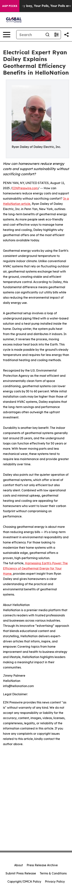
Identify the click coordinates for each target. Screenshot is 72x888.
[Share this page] (66, 34)
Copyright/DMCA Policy (24, 881)
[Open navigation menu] (6, 34)
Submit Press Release (21, 873)
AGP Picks (9, 6)
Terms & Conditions (53, 873)
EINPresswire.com (25, 188)
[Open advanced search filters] (56, 34)
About (18, 865)
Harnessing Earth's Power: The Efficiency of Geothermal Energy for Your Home (35, 568)
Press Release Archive (42, 865)
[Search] (47, 34)
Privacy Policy (55, 881)
